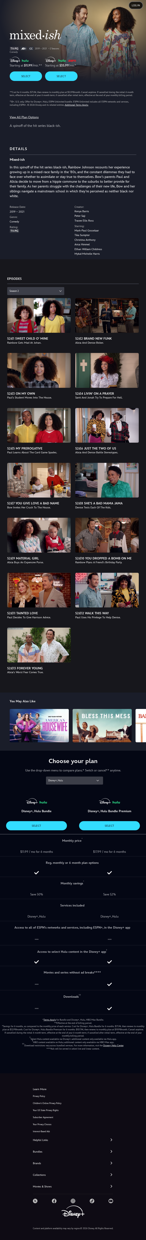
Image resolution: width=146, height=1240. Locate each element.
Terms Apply (50, 1019)
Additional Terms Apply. (76, 105)
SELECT (26, 76)
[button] (73, 1140)
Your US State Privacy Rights (46, 1110)
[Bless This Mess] (102, 725)
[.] (35, 1201)
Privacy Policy (39, 1096)
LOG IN (136, 5)
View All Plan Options (24, 117)
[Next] (139, 725)
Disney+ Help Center (113, 1045)
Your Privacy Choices (42, 1124)
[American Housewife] (39, 725)
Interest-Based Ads (41, 1131)
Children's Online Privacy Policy (47, 1103)
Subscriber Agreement (43, 1117)
